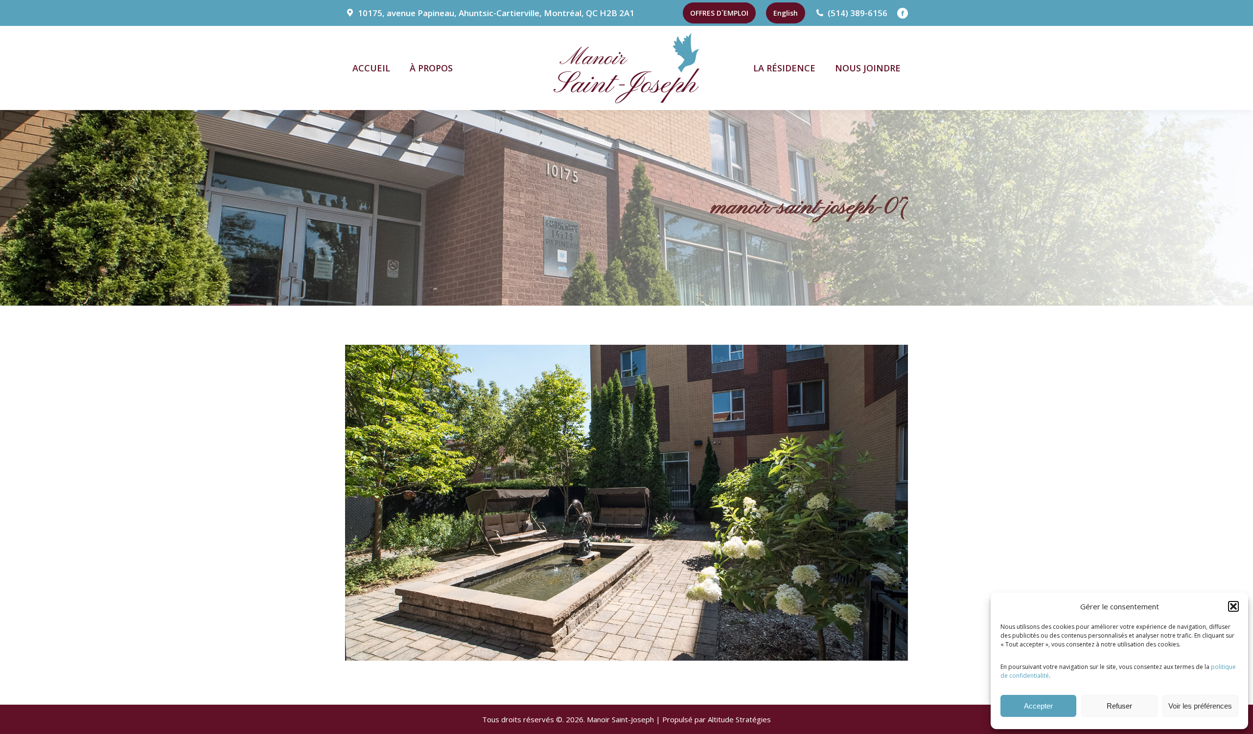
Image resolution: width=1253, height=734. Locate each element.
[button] (1233, 606)
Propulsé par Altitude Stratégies (716, 719)
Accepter (1038, 706)
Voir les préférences (1200, 706)
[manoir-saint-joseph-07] (626, 503)
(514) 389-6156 (857, 13)
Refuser (1119, 706)
